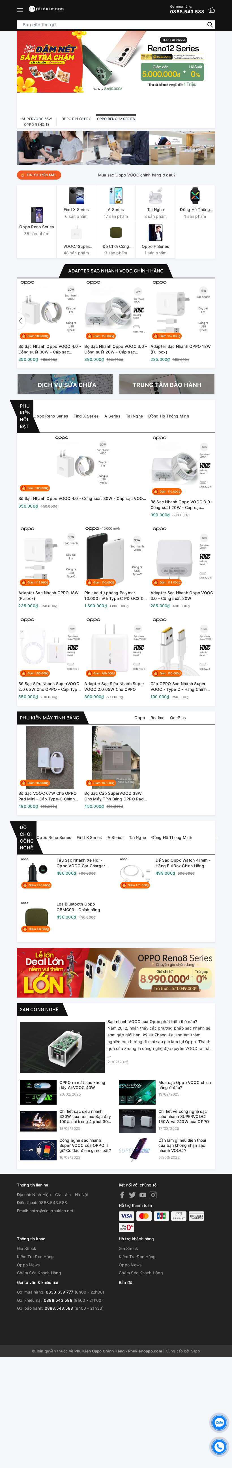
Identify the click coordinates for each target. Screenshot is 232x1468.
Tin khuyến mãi (41, 175)
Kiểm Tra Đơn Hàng (35, 1256)
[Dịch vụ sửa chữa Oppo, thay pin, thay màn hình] (65, 384)
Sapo (195, 1351)
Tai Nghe (134, 416)
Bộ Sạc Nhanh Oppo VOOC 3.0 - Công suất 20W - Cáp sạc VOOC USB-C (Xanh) (115, 349)
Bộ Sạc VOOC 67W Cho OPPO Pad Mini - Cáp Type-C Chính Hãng (47, 796)
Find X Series (86, 416)
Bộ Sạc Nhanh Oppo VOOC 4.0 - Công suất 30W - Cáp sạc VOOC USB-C (49, 349)
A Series (112, 416)
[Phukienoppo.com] (46, 9)
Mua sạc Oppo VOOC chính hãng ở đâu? (112, 174)
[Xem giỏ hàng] (212, 10)
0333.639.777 (60, 1292)
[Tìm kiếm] (210, 24)
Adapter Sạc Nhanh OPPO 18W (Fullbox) (181, 349)
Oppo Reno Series (50, 416)
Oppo (139, 717)
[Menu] (20, 9)
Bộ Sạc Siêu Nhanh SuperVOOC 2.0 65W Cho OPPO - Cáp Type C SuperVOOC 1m (49, 686)
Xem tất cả (204, 416)
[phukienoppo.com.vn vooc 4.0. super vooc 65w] (50, 148)
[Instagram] (153, 1194)
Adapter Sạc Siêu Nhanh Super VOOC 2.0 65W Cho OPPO (114, 686)
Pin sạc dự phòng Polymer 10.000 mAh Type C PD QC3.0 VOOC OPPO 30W (113, 595)
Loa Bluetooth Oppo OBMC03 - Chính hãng (78, 907)
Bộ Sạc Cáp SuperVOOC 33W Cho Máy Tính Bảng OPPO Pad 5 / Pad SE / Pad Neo (115, 796)
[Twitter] (132, 1194)
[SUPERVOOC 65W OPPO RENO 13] (116, 71)
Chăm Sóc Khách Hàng (39, 1272)
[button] (211, 320)
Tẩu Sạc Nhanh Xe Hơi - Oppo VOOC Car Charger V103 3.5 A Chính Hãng (81, 863)
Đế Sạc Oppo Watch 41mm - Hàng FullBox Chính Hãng (183, 863)
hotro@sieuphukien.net (51, 1210)
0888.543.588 (187, 9)
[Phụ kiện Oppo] (116, 972)
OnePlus (178, 717)
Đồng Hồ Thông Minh (168, 416)
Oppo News (28, 1264)
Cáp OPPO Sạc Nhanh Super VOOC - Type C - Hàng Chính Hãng (179, 686)
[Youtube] (142, 1194)
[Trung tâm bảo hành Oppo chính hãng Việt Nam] (167, 384)
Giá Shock (26, 1248)
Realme (158, 717)
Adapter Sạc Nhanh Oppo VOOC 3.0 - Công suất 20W (182, 595)
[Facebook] (122, 1194)
